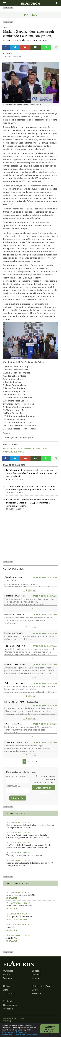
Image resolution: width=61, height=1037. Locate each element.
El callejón (12, 898)
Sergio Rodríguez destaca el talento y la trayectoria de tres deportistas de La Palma (30, 826)
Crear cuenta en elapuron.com (43, 788)
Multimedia (8, 1001)
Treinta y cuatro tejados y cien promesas (24, 855)
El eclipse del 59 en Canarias (19, 916)
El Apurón (7, 54)
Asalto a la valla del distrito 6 (19, 905)
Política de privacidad (17, 1034)
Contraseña (13, 786)
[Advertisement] (30, 536)
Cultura (35, 978)
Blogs (5, 989)
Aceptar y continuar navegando (49, 1029)
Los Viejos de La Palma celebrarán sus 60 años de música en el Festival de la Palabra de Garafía (28, 846)
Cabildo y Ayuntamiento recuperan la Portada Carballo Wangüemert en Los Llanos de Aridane (27, 836)
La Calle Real (9, 993)
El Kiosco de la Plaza (41, 986)
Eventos (35, 989)
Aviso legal (7, 1021)
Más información (32, 1034)
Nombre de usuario (16, 776)
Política (30, 14)
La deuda (10, 927)
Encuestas (36, 993)
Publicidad (8, 1008)
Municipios (8, 971)
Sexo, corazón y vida (16, 919)
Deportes (36, 974)
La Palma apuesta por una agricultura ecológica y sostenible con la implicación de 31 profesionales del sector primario (31, 473)
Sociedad (36, 971)
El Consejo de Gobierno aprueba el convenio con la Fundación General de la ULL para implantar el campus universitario (30, 502)
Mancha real (11, 938)
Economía (7, 978)
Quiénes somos (10, 1005)
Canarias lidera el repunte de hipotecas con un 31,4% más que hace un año (29, 864)
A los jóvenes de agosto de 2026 (20, 895)
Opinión (6, 986)
